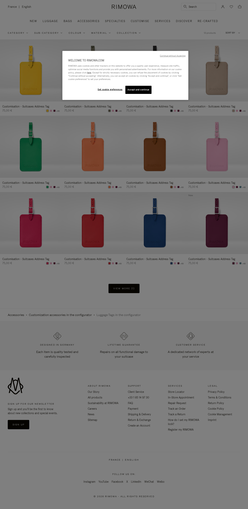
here (89, 72)
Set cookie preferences (110, 89)
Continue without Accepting (172, 55)
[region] (125, 75)
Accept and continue (138, 89)
